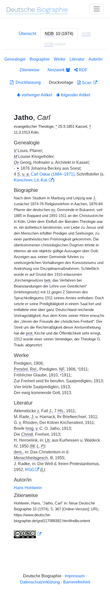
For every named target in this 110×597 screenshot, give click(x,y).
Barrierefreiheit (76, 582)
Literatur (77, 59)
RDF (82, 70)
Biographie (40, 59)
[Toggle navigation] (97, 9)
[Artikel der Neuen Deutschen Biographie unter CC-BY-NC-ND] (27, 534)
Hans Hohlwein (28, 488)
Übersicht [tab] (27, 33)
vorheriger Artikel (36, 95)
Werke (59, 59)
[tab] (59, 33)
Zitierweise (29, 70)
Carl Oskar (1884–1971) (52, 174)
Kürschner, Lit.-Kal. (31, 180)
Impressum (75, 576)
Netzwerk (57, 70)
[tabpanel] (55, 298)
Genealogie (15, 59)
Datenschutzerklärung (40, 582)
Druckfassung (27, 82)
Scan (86, 83)
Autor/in (96, 59)
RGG (29, 469)
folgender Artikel (75, 95)
